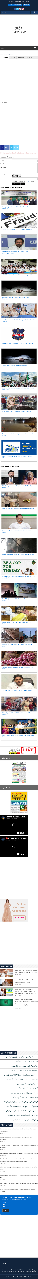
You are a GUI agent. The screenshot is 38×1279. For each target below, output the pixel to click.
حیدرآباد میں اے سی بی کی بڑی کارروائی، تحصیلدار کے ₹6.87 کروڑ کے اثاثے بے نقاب (21, 1075)
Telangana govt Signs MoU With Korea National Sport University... (16, 207)
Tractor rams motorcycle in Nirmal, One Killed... (15, 365)
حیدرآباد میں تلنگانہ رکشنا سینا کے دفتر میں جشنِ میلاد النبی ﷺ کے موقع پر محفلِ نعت (22, 1057)
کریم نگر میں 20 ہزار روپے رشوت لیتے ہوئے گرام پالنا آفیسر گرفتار (25, 1097)
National (13, 57)
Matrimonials (17, 4)
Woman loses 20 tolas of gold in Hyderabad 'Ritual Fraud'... (18, 229)
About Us (9, 1270)
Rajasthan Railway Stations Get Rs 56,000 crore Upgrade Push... (17, 645)
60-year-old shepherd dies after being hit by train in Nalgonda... (15, 298)
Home (1, 54)
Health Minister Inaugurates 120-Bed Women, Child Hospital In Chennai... (18, 736)
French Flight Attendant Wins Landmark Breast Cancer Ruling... (16, 599)
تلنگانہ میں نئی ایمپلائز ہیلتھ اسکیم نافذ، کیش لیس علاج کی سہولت (26, 1062)
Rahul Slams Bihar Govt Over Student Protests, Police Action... (16, 531)
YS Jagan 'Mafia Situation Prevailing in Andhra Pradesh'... (17, 690)
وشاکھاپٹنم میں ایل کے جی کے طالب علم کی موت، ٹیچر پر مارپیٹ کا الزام (24, 1093)
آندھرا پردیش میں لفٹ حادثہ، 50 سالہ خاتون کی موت (27, 1084)
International (21, 57)
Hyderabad (10, 54)
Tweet (16, 147)
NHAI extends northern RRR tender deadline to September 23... (17, 457)
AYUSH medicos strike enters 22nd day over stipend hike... (18, 275)
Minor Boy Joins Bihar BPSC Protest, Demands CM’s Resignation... (16, 713)
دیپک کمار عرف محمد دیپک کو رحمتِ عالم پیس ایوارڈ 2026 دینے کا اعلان (24, 1066)
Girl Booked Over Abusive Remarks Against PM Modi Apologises (19, 1183)
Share (6, 147)
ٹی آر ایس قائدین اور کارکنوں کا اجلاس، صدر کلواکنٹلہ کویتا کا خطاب (25, 1120)
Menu (2, 48)
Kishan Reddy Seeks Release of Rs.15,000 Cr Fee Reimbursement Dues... (15, 252)
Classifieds (26, 4)
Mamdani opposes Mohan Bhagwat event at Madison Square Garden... (18, 486)
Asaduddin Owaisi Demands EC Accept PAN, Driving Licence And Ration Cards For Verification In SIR (25, 991)
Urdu (10, 4)
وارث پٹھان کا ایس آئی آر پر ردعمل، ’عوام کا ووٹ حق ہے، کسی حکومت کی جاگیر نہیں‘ (22, 1111)
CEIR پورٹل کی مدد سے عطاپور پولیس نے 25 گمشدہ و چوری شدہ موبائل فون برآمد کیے (21, 1106)
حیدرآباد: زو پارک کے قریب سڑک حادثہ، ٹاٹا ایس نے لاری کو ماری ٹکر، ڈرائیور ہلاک (22, 1079)
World (5, 54)
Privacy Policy (12, 1271)
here (28, 181)
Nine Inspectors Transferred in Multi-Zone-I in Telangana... (18, 343)
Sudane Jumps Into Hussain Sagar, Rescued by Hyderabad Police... (17, 434)
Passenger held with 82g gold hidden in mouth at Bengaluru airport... (18, 509)
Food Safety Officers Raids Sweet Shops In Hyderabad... (17, 411)
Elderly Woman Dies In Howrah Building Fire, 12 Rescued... (18, 554)
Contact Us (21, 1271)
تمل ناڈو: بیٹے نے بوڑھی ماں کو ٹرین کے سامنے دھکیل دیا (27, 1088)
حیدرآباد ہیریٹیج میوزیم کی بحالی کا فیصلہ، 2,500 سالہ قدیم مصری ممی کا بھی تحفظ (23, 1115)
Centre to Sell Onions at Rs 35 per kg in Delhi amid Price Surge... (17, 667)
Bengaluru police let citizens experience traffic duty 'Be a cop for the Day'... (18, 577)
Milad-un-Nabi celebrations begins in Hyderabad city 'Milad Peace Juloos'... (18, 388)
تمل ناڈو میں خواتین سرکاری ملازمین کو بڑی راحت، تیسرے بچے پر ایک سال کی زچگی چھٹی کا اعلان (20, 1102)
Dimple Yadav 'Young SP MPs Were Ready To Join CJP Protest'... (17, 623)
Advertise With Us (18, 1270)
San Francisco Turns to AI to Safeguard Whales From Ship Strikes (19, 1153)
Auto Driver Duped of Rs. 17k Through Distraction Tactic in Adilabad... (18, 320)
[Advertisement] (18, 19)
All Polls (28, 1270)
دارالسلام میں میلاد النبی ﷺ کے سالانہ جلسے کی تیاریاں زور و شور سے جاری (24, 1070)
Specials (29, 57)
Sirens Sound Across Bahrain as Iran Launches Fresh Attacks (17, 1189)
